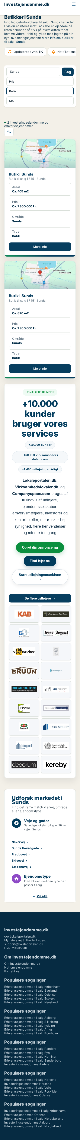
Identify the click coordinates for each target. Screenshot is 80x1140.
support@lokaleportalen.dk (23, 944)
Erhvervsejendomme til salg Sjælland (30, 990)
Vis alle (42, 896)
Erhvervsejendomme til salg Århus (28, 1029)
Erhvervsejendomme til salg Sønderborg (32, 1060)
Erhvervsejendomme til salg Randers (30, 1048)
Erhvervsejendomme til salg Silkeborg (31, 1021)
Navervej (18, 842)
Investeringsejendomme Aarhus (26, 1064)
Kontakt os (11, 971)
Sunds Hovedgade (25, 848)
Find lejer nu (40, 561)
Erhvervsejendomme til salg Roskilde (30, 1091)
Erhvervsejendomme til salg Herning (30, 1056)
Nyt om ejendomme (18, 967)
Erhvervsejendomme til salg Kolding (29, 1025)
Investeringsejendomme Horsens (27, 1083)
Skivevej (18, 860)
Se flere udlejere (40, 598)
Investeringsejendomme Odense (27, 1095)
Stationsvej (20, 866)
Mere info (40, 246)
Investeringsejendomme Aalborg (27, 1122)
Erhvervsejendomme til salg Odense (30, 994)
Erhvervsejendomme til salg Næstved (31, 1002)
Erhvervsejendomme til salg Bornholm (31, 1033)
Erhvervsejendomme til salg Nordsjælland (34, 1118)
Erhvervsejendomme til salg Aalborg (30, 1017)
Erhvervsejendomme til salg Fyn (27, 1052)
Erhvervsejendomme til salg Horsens (30, 1079)
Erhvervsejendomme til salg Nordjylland (32, 1126)
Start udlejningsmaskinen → (40, 577)
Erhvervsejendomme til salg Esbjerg (29, 998)
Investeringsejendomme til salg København (34, 1110)
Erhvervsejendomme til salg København (32, 986)
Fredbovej (19, 854)
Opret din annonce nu (40, 547)
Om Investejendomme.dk (22, 963)
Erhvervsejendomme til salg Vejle (27, 1087)
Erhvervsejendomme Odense (24, 1114)
